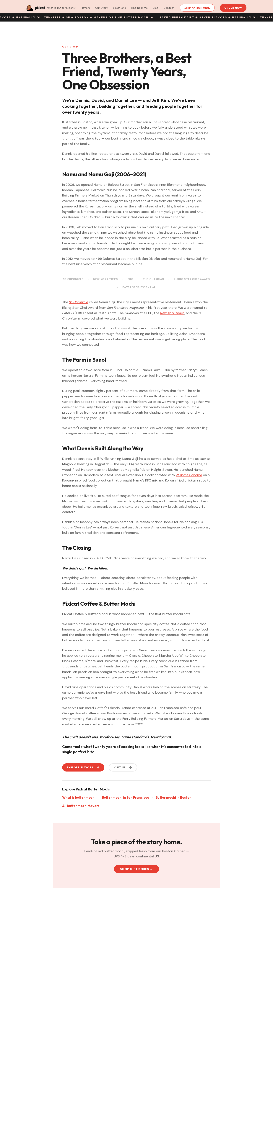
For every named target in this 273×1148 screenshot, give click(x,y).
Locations (119, 7)
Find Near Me (139, 7)
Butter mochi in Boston (173, 797)
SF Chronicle (73, 279)
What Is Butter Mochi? (61, 7)
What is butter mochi (78, 797)
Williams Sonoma (189, 475)
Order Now (233, 7)
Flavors (85, 7)
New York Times (105, 279)
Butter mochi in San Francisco (125, 797)
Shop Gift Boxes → (136, 869)
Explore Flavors (80, 767)
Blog (155, 7)
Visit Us (120, 767)
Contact (169, 7)
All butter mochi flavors (80, 806)
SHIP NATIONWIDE (197, 7)
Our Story (101, 7)
